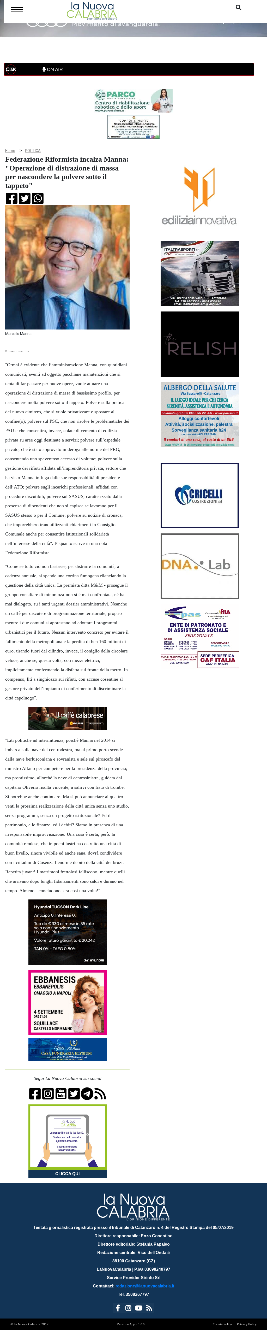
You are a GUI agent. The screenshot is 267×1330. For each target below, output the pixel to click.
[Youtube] (139, 1309)
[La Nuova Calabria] (92, 10)
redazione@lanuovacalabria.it (145, 1286)
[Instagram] (128, 1309)
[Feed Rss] (149, 1309)
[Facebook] (118, 1309)
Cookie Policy (222, 1324)
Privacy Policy (247, 1324)
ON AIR (54, 69)
